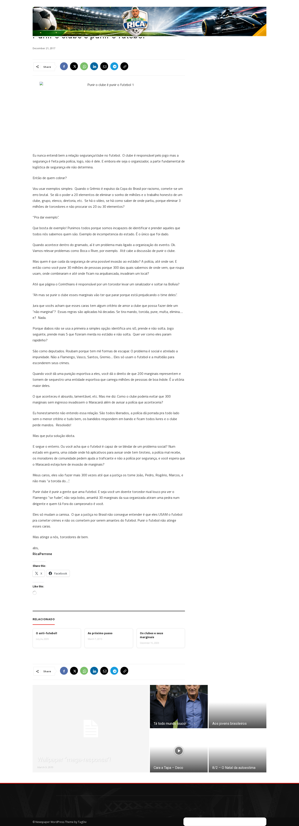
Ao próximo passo (100, 633)
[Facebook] (64, 66)
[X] (74, 66)
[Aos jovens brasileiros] (237, 706)
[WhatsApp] (84, 66)
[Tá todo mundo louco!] (179, 706)
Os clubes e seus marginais (151, 635)
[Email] (104, 66)
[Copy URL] (124, 66)
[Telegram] (114, 66)
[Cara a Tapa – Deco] (179, 750)
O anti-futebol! (46, 633)
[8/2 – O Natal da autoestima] (237, 750)
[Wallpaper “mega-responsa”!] (91, 728)
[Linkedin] (94, 66)
